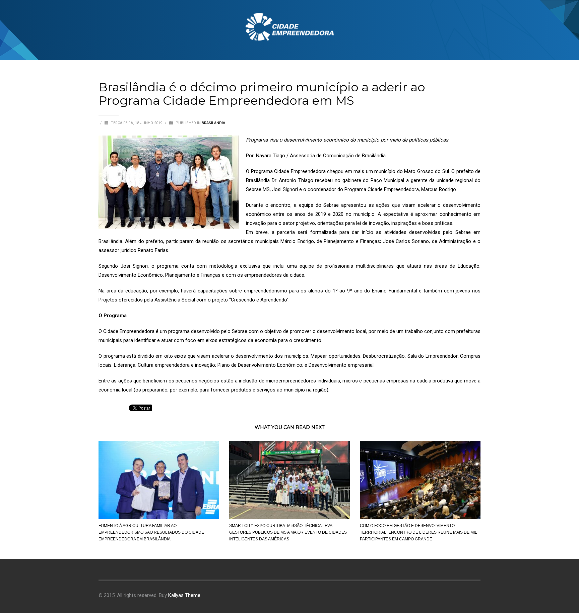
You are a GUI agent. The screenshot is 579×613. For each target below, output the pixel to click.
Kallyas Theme (184, 595)
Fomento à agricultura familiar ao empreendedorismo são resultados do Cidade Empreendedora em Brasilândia (151, 532)
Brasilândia (213, 123)
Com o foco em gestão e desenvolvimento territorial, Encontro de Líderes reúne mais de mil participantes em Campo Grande (418, 532)
